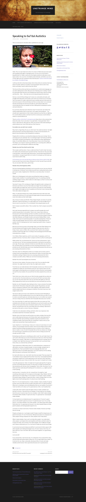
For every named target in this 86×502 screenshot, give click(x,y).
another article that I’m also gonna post (26, 119)
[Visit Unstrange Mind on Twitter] (60, 47)
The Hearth (58, 22)
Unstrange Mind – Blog (18, 26)
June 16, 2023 (16, 38)
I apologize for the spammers (46, 452)
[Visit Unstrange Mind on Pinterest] (62, 47)
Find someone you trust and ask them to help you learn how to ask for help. (31, 159)
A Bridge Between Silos (61, 70)
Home (14, 22)
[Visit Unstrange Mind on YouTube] (57, 47)
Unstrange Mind (43, 8)
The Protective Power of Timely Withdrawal (63, 59)
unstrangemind (24, 38)
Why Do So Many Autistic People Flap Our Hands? (43, 487)
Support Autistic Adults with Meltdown (43, 22)
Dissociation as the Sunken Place (63, 68)
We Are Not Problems (61, 65)
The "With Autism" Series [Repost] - (41, 471)
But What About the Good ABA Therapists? (22, 452)
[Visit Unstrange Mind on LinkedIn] (64, 47)
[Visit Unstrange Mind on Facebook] (66, 47)
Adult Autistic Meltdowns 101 (24, 22)
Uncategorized (17, 448)
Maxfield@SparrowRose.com (62, 79)
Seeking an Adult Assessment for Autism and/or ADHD (65, 62)
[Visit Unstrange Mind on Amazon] (69, 47)
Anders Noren (67, 496)
